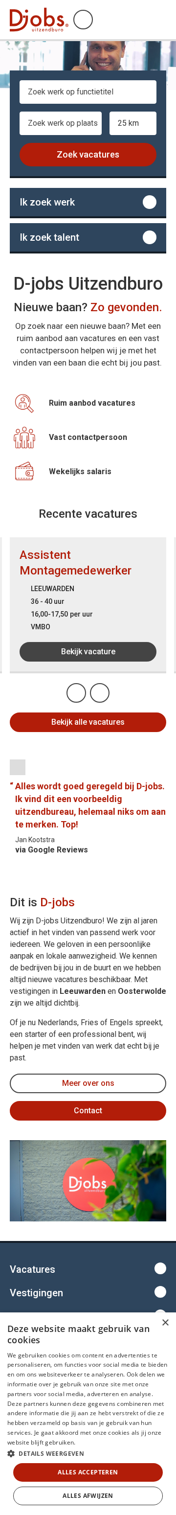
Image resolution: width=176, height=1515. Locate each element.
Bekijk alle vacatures (88, 722)
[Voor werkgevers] (88, 237)
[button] (88, 1453)
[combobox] (88, 96)
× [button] (165, 1323)
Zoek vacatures (88, 154)
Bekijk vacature (88, 651)
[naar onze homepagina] (39, 19)
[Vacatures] (88, 202)
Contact (88, 1110)
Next (109, 689)
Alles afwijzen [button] (88, 1496)
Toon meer (88, 1268)
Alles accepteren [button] (88, 1472)
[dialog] (88, 1413)
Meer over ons (88, 1083)
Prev (85, 689)
